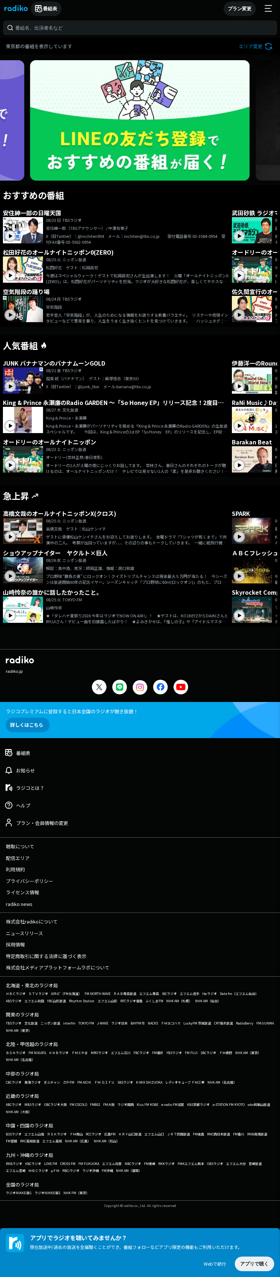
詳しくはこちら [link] (26, 724)
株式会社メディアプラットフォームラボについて (57, 967)
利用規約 (15, 869)
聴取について (20, 846)
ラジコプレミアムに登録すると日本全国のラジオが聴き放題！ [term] (72, 711)
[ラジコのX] (99, 688)
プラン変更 (240, 8)
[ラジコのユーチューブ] (181, 688)
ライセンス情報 (22, 892)
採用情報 (15, 944)
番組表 (50, 8)
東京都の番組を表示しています (39, 46)
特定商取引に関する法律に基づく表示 (46, 956)
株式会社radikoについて (32, 921)
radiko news (19, 903)
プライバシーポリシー (29, 880)
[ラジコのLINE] (119, 688)
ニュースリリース (24, 933)
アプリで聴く (254, 1263)
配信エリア (18, 857)
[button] (256, 46)
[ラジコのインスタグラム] (140, 687)
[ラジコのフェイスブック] (160, 688)
